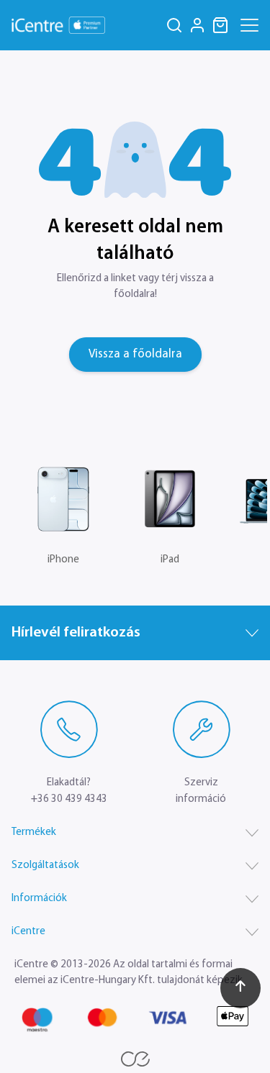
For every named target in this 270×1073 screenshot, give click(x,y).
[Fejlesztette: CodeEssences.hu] (135, 1059)
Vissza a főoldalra (134, 354)
